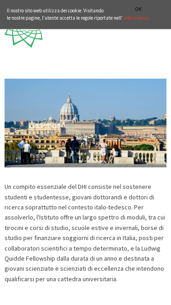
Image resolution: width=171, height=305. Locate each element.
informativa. (137, 18)
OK (138, 9)
